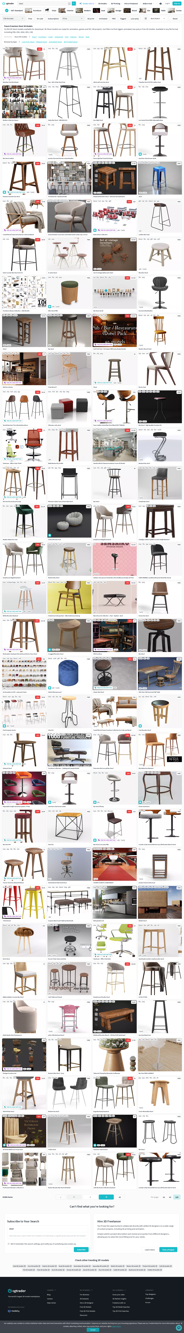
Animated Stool (55, 42)
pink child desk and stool (56, 1035)
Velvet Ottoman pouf (54, 692)
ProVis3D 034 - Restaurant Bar (57, 196)
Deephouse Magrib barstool (102, 539)
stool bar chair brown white (147, 158)
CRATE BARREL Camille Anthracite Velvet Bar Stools (155, 578)
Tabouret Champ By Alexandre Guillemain (106, 1073)
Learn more (116, 1326)
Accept (93, 1330)
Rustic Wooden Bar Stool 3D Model (59, 1188)
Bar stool (51, 349)
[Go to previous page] (74, 1197)
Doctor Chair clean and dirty (57, 959)
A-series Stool (52, 273)
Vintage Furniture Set (9, 1073)
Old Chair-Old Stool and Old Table (149, 692)
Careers (50, 1299)
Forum (147, 1302)
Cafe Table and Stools (55, 997)
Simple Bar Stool (144, 501)
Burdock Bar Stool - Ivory (56, 1073)
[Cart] (161, 3)
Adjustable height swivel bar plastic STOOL (16, 806)
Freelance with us (119, 1303)
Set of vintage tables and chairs (103, 273)
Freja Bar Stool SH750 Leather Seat (150, 82)
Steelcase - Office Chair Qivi (102, 959)
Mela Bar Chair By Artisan (11, 82)
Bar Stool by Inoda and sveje (12, 501)
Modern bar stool (53, 1111)
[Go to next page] (106, 1197)
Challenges (149, 1298)
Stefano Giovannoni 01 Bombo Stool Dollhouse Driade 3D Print (113, 578)
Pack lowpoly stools (9, 730)
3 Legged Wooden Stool (55, 654)
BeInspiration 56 (98, 921)
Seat (87, 37)
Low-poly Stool (28, 42)
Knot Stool (6, 959)
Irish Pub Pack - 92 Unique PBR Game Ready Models (109, 349)
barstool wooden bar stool (11, 196)
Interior (73, 37)
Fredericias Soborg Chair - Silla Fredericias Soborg (64, 616)
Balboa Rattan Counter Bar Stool (13, 997)
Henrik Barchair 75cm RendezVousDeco (15, 425)
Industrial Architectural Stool (57, 883)
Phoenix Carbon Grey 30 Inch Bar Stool (60, 501)
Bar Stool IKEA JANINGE (146, 1073)
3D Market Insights (119, 1299)
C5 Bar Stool (52, 1149)
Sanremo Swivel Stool (100, 1149)
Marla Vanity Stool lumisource (12, 1035)
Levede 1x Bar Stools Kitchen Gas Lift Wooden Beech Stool (157, 844)
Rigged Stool (41, 42)
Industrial (59, 37)
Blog (48, 1294)
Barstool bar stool (144, 463)
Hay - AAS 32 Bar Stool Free (56, 82)
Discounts (83, 1315)
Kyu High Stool (98, 120)
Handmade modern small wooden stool (151, 959)
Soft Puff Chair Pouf (54, 539)
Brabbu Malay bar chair (10, 539)
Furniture (42, 37)
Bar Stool (96, 501)
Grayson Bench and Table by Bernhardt (60, 921)
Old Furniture (97, 654)
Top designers (150, 1294)
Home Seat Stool (144, 806)
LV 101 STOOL (143, 997)
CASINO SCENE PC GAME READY (103, 883)
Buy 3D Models (85, 1290)
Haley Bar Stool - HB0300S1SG (57, 120)
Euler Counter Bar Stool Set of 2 (13, 273)
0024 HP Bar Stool (8, 1111)
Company (50, 1290)
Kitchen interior (8, 387)
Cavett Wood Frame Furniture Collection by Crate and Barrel (112, 730)
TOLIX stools (7, 921)
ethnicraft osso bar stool (101, 82)
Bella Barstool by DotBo (55, 463)
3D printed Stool (70, 42)
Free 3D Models (85, 1307)
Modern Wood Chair (145, 349)
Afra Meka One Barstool (146, 768)
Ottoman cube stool (54, 425)
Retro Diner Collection (100, 234)
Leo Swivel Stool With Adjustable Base (151, 120)
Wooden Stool (143, 273)
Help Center (51, 1303)
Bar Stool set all (98, 311)
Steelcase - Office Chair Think (12, 463)
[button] (69, 3)
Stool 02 (50, 844)
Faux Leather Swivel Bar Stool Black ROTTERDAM (109, 425)
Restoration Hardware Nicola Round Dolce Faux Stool (20, 654)
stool (140, 196)
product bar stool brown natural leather (60, 158)
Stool (34, 37)
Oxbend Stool (7, 768)
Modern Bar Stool (53, 578)
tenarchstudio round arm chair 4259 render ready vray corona (67, 234)
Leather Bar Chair (144, 234)
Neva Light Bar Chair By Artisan (103, 158)
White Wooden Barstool (10, 616)
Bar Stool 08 (7, 844)
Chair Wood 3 (52, 387)
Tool (66, 37)
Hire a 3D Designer (86, 1303)
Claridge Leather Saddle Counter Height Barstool (154, 539)
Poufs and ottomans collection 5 (13, 1188)
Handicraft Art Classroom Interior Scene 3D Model (109, 463)
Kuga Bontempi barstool (101, 1111)
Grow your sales (119, 1294)
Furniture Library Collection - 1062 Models (16, 311)
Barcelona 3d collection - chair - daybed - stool (108, 616)
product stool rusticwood (147, 883)
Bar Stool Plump (98, 806)
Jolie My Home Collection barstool (104, 1188)
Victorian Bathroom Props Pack (13, 1149)
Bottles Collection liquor (10, 120)
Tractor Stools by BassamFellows (13, 883)
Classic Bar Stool (98, 692)
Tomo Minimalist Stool (146, 1111)
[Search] (74, 3)
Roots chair (142, 387)
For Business (84, 1294)
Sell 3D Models (118, 1290)
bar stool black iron (145, 1035)
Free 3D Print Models (87, 1311)
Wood (81, 37)
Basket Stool (143, 921)
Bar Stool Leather (8, 158)
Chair (50, 37)
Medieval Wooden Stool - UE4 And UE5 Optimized (109, 196)
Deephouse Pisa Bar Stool (101, 997)
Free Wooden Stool (145, 730)
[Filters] (145, 18)
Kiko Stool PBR (53, 311)
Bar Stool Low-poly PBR (101, 844)
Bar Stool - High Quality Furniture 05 (150, 425)
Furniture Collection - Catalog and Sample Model (63, 768)
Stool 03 (50, 730)
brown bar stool (144, 616)
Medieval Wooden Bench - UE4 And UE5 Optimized (109, 1035)
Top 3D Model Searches (121, 1307)
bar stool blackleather (146, 311)
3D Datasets (84, 1299)
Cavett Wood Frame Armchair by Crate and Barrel (18, 234)
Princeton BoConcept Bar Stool (103, 768)
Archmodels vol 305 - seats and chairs (15, 692)
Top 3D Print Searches (121, 1311)
